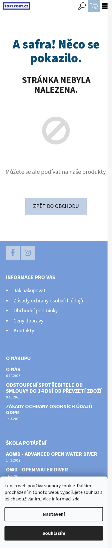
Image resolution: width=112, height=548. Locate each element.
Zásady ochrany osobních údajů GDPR (49, 410)
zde (75, 499)
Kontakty (23, 330)
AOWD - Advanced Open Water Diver (51, 454)
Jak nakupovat (29, 290)
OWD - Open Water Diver (37, 470)
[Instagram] (28, 253)
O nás (13, 370)
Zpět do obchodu (56, 206)
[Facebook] (13, 253)
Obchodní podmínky (35, 310)
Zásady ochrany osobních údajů (48, 301)
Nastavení (54, 514)
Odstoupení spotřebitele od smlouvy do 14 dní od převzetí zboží (54, 388)
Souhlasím (53, 533)
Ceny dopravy (28, 321)
